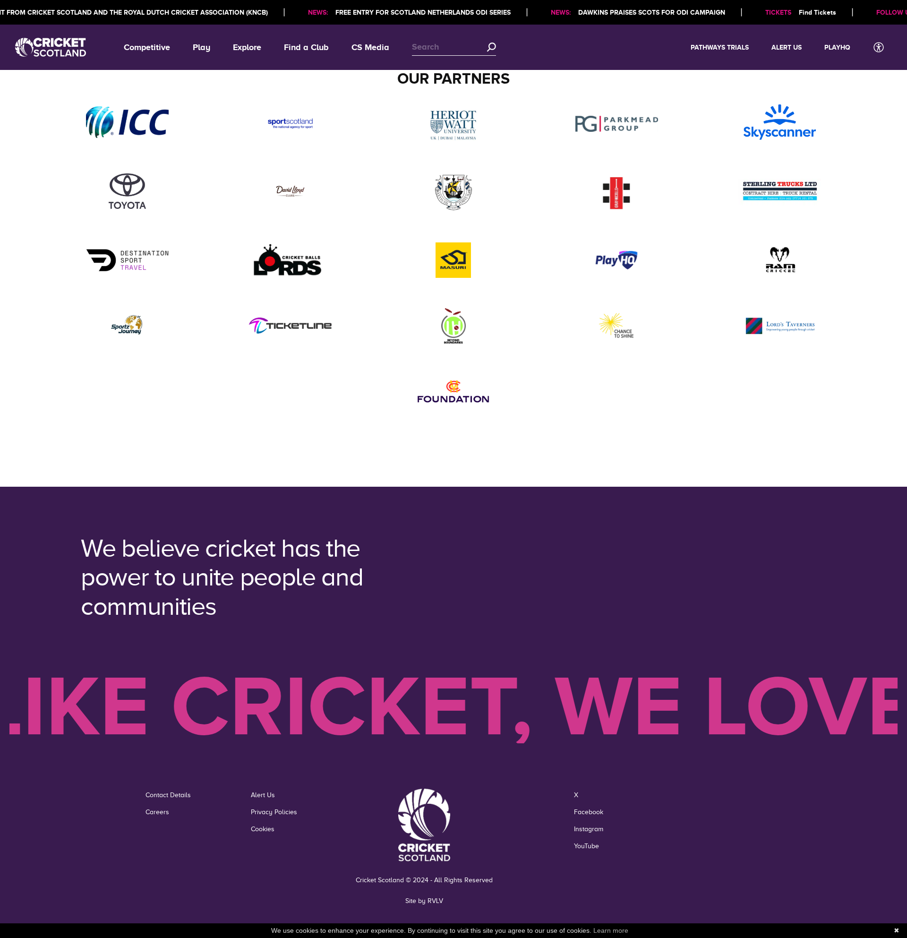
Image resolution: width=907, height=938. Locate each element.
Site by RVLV (424, 900)
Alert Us (786, 47)
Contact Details (168, 795)
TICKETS (778, 12)
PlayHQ (837, 47)
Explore (247, 47)
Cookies (262, 829)
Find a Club (306, 47)
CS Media (370, 47)
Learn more (610, 930)
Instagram (588, 829)
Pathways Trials (720, 47)
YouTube (586, 846)
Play (201, 47)
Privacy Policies (274, 812)
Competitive (147, 47)
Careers (157, 812)
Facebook (588, 812)
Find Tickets (817, 12)
